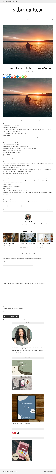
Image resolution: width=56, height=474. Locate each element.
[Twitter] (7, 76)
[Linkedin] (9, 76)
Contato (15, 1)
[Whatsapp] (23, 76)
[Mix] (20, 76)
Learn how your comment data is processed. (32, 319)
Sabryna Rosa (28, 9)
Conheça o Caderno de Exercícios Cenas (21, 423)
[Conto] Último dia (8, 243)
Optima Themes (13, 471)
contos (5, 205)
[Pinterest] (12, 76)
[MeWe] (17, 76)
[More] (25, 76)
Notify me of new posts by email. (10, 313)
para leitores (10, 205)
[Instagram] (13, 433)
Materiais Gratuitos (7, 1)
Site (4, 274)
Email (4, 268)
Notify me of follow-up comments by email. (13, 308)
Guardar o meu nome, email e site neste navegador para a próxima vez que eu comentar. (24, 283)
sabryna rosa (18, 205)
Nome (4, 261)
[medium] (18, 433)
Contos (28, 65)
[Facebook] (4, 76)
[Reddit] (15, 76)
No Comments (50, 209)
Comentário (6, 286)
